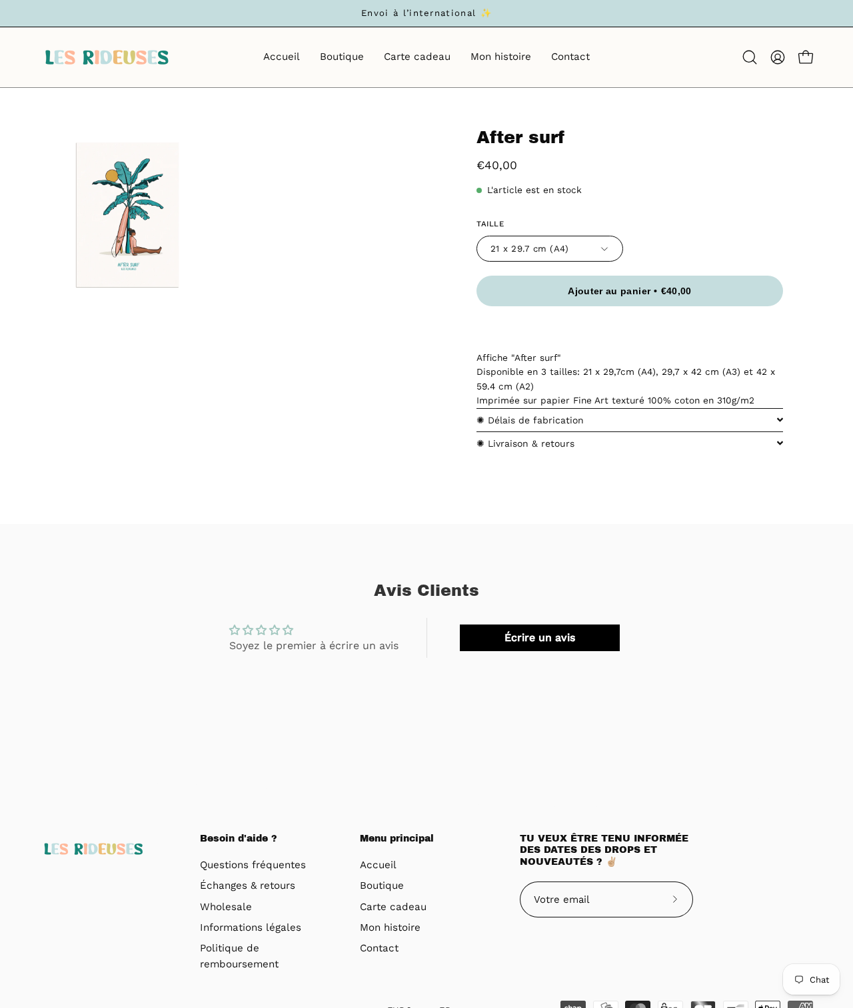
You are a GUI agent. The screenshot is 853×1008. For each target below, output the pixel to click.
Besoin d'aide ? (238, 839)
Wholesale (226, 907)
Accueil (378, 865)
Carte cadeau (393, 907)
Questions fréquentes (253, 865)
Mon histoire (390, 927)
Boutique (382, 886)
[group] (426, 13)
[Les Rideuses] (106, 57)
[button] (750, 57)
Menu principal (397, 839)
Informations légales (250, 927)
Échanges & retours (247, 886)
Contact (379, 949)
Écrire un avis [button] (539, 637)
